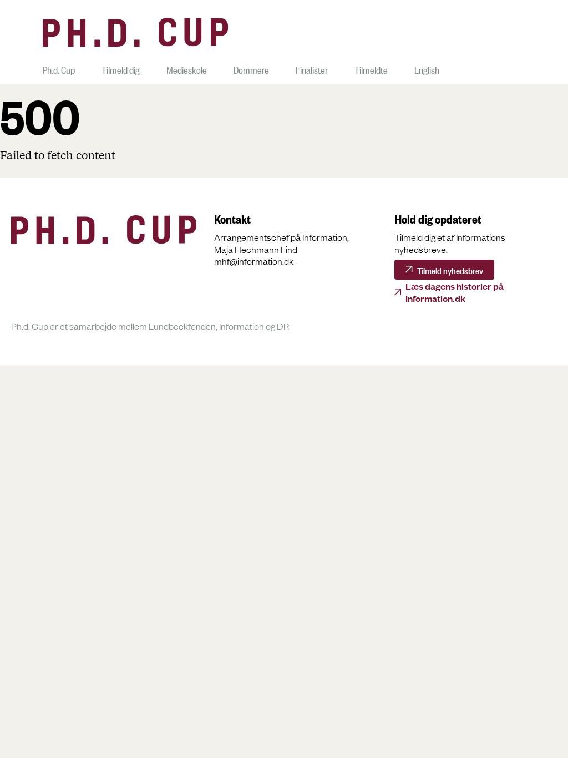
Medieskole (186, 68)
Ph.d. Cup (59, 68)
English (426, 68)
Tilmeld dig (121, 68)
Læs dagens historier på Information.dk (454, 292)
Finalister (312, 68)
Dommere (251, 68)
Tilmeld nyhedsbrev (450, 269)
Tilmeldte (371, 68)
